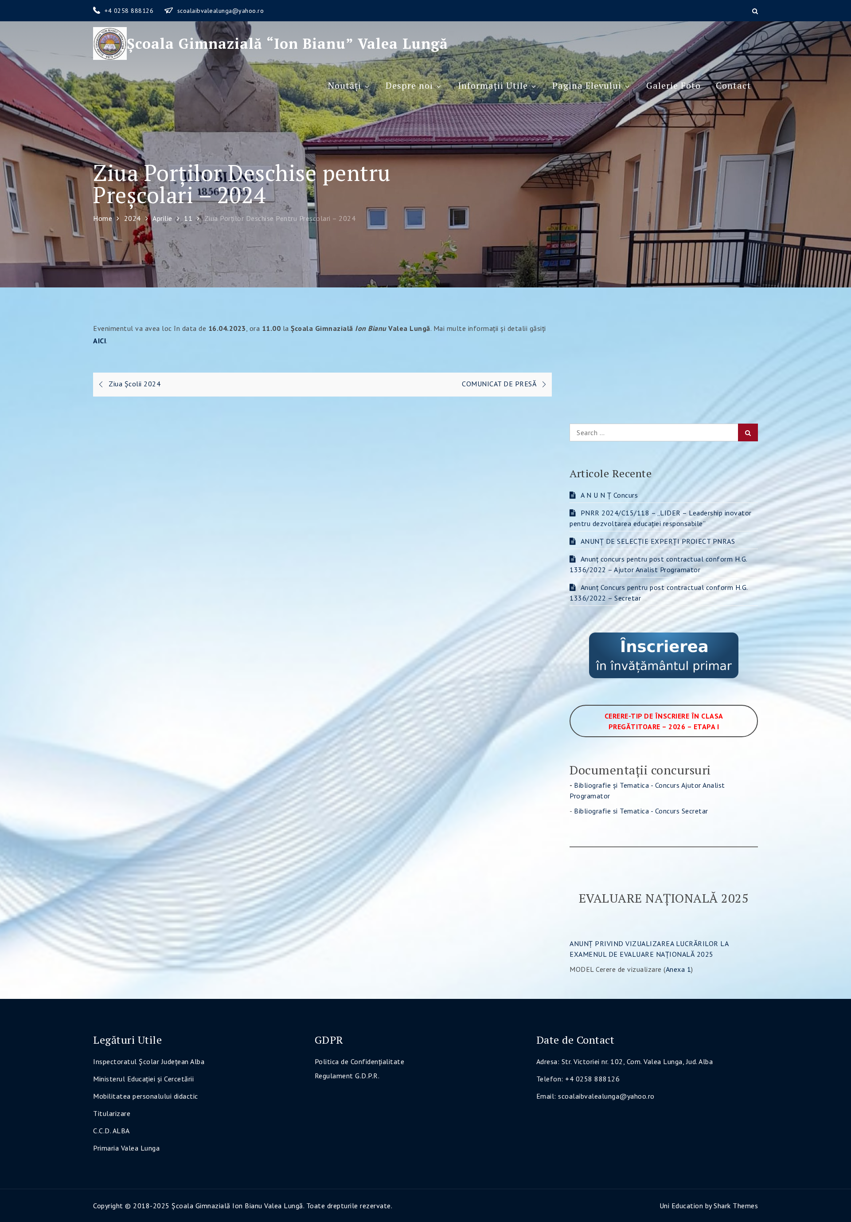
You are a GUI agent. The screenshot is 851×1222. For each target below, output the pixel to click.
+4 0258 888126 (130, 11)
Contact (733, 85)
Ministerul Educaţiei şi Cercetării (143, 1078)
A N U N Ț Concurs (609, 495)
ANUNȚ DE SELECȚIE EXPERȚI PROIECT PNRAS (658, 541)
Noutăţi (344, 85)
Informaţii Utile (493, 85)
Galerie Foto (673, 85)
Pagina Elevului (586, 85)
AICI (99, 340)
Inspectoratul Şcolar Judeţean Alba (148, 1061)
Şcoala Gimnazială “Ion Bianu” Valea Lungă (287, 43)
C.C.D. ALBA (111, 1130)
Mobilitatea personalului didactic (145, 1096)
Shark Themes (736, 1205)
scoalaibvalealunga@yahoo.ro (220, 11)
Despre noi (409, 85)
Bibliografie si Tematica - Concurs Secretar (641, 810)
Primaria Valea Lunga (126, 1147)
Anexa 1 (678, 969)
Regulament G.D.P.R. (347, 1075)
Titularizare (111, 1113)
